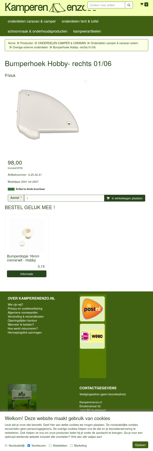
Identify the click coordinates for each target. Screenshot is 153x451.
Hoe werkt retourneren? (23, 328)
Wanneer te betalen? (21, 324)
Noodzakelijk (17, 445)
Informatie (26, 274)
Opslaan (140, 445)
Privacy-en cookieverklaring (25, 308)
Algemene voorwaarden (23, 312)
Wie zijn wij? (15, 304)
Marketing (80, 445)
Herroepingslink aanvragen (25, 332)
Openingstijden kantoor (22, 320)
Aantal (14, 197)
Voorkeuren (38, 445)
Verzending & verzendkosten (26, 316)
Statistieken (60, 445)
